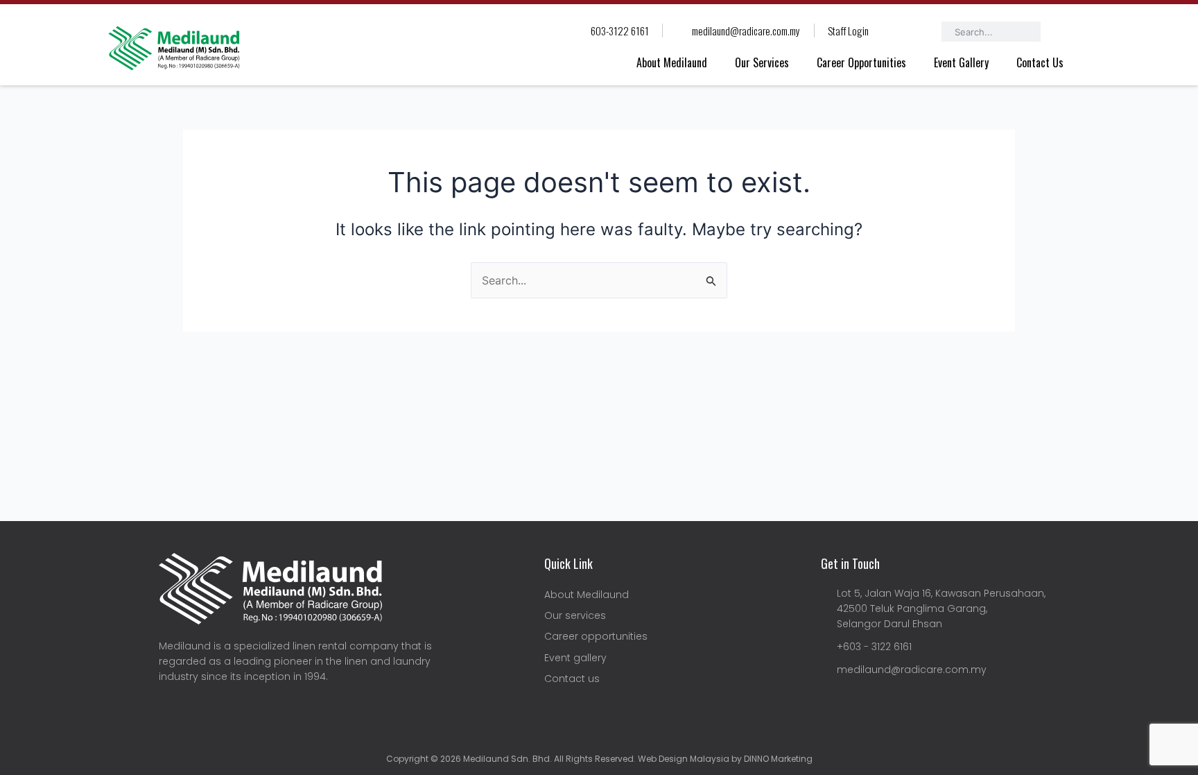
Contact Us (1040, 62)
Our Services (762, 62)
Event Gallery (961, 62)
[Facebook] (169, 711)
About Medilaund (671, 62)
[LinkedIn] (200, 711)
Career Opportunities (861, 62)
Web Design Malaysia (682, 759)
